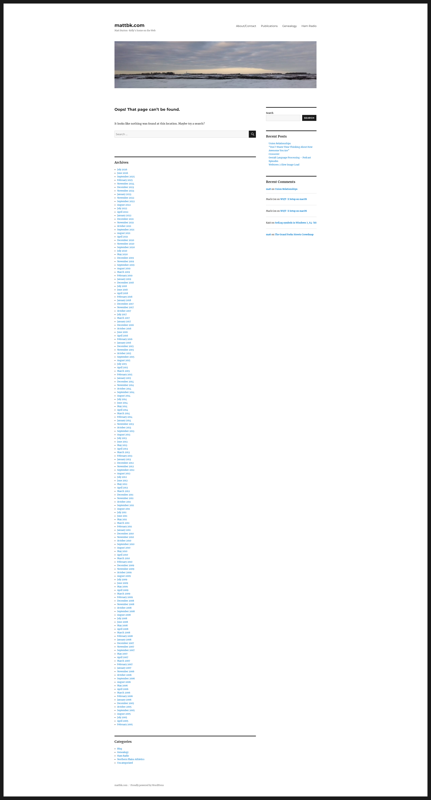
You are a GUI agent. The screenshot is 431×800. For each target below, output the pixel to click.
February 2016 (124, 339)
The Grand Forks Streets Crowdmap (294, 234)
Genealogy (289, 26)
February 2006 (125, 696)
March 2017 (123, 318)
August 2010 (123, 547)
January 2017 (124, 321)
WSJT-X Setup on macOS (293, 199)
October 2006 (124, 675)
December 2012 (125, 463)
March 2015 (123, 371)
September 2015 (125, 356)
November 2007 (125, 646)
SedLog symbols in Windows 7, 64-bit (296, 222)
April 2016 (122, 335)
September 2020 (126, 247)
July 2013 (122, 438)
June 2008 (122, 622)
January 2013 (124, 459)
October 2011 (124, 501)
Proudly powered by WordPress (147, 785)
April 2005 (122, 721)
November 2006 (125, 671)
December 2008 (125, 600)
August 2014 (123, 395)
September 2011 (125, 505)
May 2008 (122, 625)
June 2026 (122, 173)
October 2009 (124, 572)
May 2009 (122, 586)
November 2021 (125, 222)
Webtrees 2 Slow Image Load (284, 164)
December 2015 (125, 346)
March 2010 (123, 558)
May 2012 (122, 484)
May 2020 (122, 254)
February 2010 (124, 561)
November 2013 (125, 424)
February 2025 (125, 180)
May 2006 (122, 685)
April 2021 (122, 236)
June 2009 (122, 583)
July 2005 (122, 717)
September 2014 (125, 392)
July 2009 (122, 579)
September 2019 (126, 265)
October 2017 (124, 311)
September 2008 (126, 611)
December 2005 (125, 703)
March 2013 (123, 452)
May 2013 (122, 445)
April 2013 (122, 448)
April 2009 (122, 590)
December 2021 (125, 219)
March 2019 (123, 272)
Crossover (274, 154)
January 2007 (124, 668)
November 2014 (125, 385)
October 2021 (124, 226)
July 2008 (122, 618)
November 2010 (125, 537)
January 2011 (124, 530)
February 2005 (125, 724)
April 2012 (122, 487)
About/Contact (246, 26)
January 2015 (124, 378)
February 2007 (125, 664)
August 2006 (124, 682)
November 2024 (125, 183)
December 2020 (125, 240)
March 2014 (123, 413)
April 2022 (122, 212)
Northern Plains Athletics (130, 759)
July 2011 (121, 512)
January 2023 (124, 194)
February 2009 (125, 597)
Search (269, 113)
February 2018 (124, 296)
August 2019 (123, 268)
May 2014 (122, 406)
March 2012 (123, 491)
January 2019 (124, 279)
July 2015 (122, 364)
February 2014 (124, 417)
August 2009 (124, 576)
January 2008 (124, 639)
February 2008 (125, 636)
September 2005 (126, 710)
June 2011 (122, 516)
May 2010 (122, 551)
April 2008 (122, 629)
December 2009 (125, 565)
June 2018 (122, 289)
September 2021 (125, 229)
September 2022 (126, 201)
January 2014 (124, 420)
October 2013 (124, 427)
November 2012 (125, 466)
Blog (119, 748)
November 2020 (125, 243)
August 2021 (123, 233)
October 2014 (124, 388)
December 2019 (125, 258)
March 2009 (123, 593)
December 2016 (125, 325)
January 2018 (124, 300)
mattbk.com (129, 25)
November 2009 (125, 569)
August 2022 (124, 204)
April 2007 (122, 657)
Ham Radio (309, 26)
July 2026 (122, 169)
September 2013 (125, 431)
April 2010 (122, 554)
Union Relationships (280, 143)
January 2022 (124, 215)
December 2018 (125, 282)
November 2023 (125, 190)
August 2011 (123, 508)
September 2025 (126, 176)
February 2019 (124, 275)
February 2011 (124, 526)
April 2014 (122, 409)
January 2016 (124, 342)
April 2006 (122, 689)
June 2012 (122, 480)
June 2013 (122, 441)
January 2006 (124, 699)
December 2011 (125, 494)
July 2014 (122, 399)
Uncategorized (125, 762)
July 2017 (122, 314)
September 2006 (126, 678)
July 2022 (122, 208)
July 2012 (122, 477)
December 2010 (125, 533)
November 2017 (125, 307)
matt (268, 189)
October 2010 (124, 540)
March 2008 (123, 632)
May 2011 (122, 519)
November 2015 (125, 349)
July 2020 (122, 250)
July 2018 (122, 286)
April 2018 (122, 293)
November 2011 (125, 498)
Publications (269, 26)
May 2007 (122, 653)
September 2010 (125, 544)
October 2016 (124, 328)
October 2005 (124, 706)
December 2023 (125, 187)
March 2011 (123, 523)
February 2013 (124, 455)
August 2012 (123, 473)
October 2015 (124, 353)
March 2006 (123, 692)
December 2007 (125, 643)
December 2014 (125, 381)
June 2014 (122, 402)
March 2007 (123, 660)
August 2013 (123, 434)
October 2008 (124, 607)
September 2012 (125, 470)
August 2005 (124, 713)
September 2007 (126, 650)
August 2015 (123, 360)
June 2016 (122, 332)
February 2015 (124, 374)
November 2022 (125, 197)
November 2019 (125, 261)
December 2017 (125, 303)
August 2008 (124, 615)
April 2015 (122, 367)
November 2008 (125, 604)
